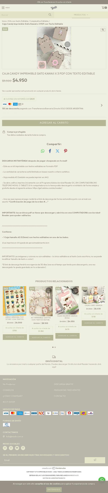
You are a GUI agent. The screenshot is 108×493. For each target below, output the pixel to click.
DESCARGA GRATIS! (63, 384)
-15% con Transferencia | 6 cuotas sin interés (54, 2)
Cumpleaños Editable (39, 21)
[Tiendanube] (54, 469)
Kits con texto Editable (18, 21)
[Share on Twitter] (57, 151)
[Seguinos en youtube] (17, 448)
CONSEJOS (8, 390)
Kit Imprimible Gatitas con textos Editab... (41, 319)
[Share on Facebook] (50, 151)
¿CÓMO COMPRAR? (12, 396)
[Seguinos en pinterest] (23, 448)
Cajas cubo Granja (93, 305)
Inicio (4, 21)
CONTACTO (60, 396)
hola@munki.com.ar (14, 437)
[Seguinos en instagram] (5, 448)
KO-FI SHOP (9, 402)
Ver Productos (9, 384)
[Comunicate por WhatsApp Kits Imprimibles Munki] (101, 480)
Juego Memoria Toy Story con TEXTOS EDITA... (14, 318)
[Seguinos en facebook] (11, 448)
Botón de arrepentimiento (54, 478)
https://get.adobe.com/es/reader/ (47, 188)
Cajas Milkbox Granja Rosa (67, 317)
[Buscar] (50, 15)
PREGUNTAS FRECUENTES (67, 390)
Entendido (54, 489)
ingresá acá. (73, 475)
